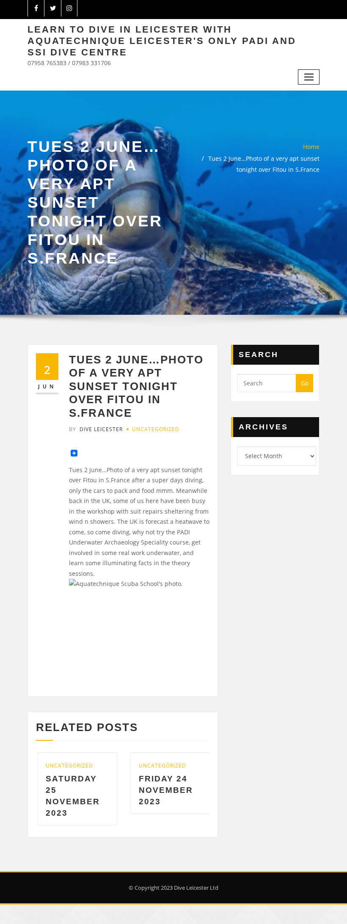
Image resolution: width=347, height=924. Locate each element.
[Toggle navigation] (308, 76)
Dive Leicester (96, 429)
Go (304, 383)
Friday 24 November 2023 (149, 790)
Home (311, 147)
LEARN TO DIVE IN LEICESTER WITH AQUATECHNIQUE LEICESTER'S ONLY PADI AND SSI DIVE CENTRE (162, 41)
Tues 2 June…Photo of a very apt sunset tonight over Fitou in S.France (136, 386)
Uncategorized (155, 429)
